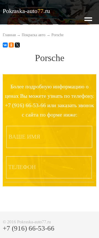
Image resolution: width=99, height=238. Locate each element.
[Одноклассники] (11, 45)
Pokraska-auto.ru (26, 10)
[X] (17, 45)
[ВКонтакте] (5, 45)
